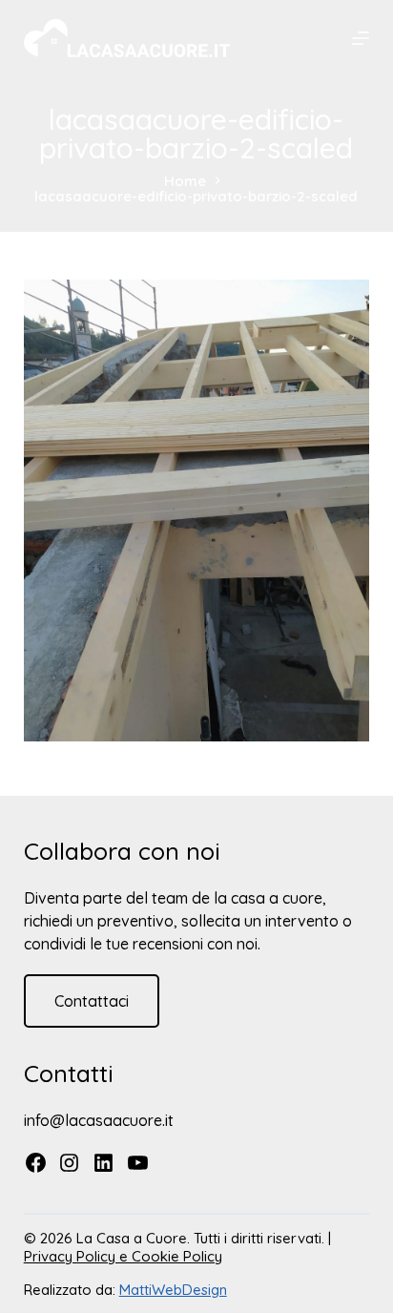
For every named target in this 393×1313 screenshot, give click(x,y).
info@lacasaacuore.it (99, 1120)
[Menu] (360, 38)
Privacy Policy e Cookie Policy (123, 1256)
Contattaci (91, 1001)
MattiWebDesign (173, 1290)
